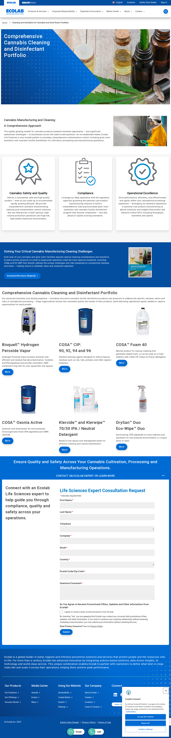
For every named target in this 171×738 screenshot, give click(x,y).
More (64, 369)
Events (34, 697)
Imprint (61, 702)
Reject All (145, 723)
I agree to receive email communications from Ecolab (88, 612)
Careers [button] (138, 11)
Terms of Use (104, 722)
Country (64, 559)
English (119, 2)
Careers (88, 697)
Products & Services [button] (37, 11)
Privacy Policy (96, 626)
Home (4, 22)
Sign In (164, 2)
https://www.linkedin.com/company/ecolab (115, 694)
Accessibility (63, 692)
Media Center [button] (113, 11)
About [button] (127, 11)
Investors (131, 2)
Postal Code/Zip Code (72, 571)
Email (63, 547)
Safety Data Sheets (147, 2)
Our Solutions (11, 692)
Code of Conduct (92, 707)
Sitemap (62, 707)
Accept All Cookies (145, 717)
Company (65, 535)
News (33, 702)
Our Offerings (11, 697)
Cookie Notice (131, 711)
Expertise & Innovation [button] (90, 11)
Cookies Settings (145, 729)
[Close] (166, 690)
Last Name (65, 512)
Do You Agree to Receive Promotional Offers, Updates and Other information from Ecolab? (104, 606)
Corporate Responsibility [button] (63, 11)
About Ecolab (91, 692)
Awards (34, 692)
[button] (48, 11)
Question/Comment (70, 583)
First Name (66, 500)
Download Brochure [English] (21, 276)
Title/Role (65, 524)
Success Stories (12, 702)
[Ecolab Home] (15, 12)
